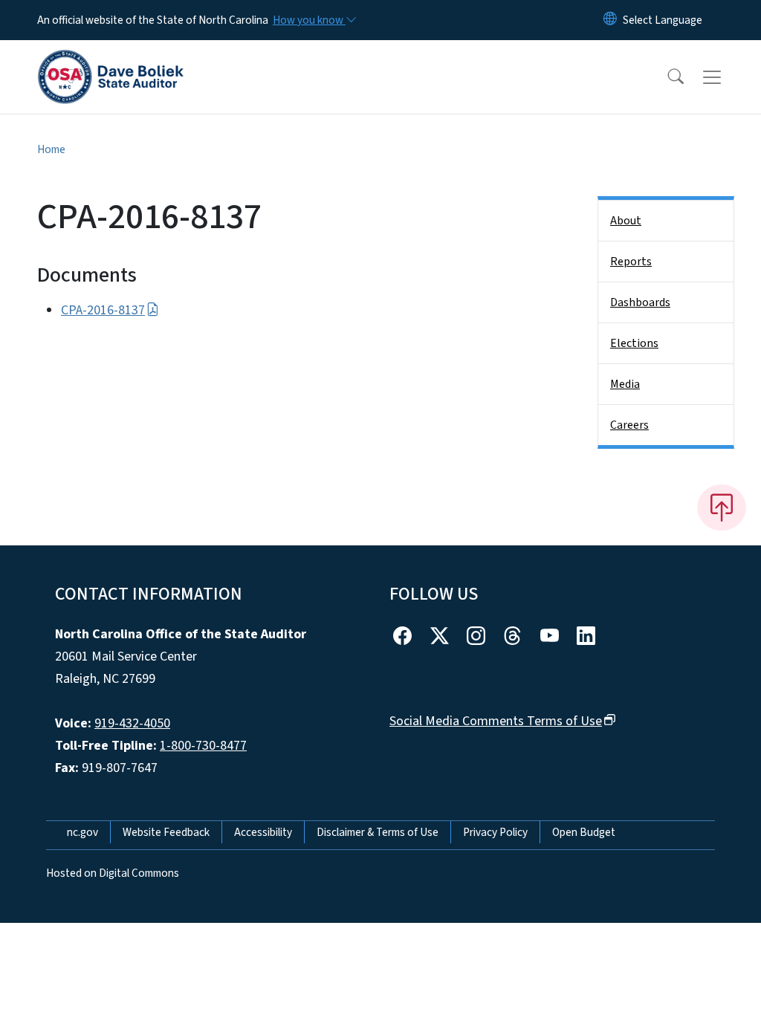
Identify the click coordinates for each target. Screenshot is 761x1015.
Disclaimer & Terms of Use (377, 832)
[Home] (110, 60)
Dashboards (640, 302)
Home (51, 149)
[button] (666, 77)
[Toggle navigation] (726, 77)
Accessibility (263, 832)
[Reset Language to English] (610, 20)
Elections (634, 343)
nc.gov (82, 832)
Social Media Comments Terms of (495, 721)
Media (625, 384)
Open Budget (583, 832)
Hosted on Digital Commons (112, 873)
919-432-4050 (132, 723)
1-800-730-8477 (203, 745)
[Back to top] (721, 507)
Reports (631, 261)
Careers (629, 425)
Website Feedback (166, 832)
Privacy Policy (495, 832)
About (625, 221)
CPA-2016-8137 (103, 310)
